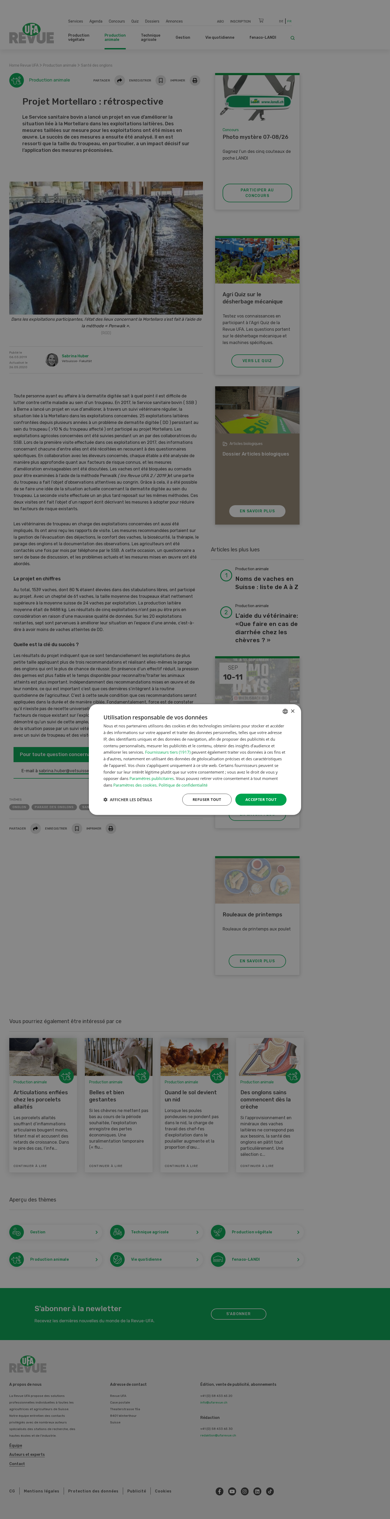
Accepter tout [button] (260, 799)
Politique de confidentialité (183, 785)
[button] (127, 800)
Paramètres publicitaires (151, 778)
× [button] (292, 711)
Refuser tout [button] (207, 799)
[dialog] (195, 759)
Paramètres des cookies (135, 785)
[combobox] (285, 711)
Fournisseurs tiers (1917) (167, 752)
